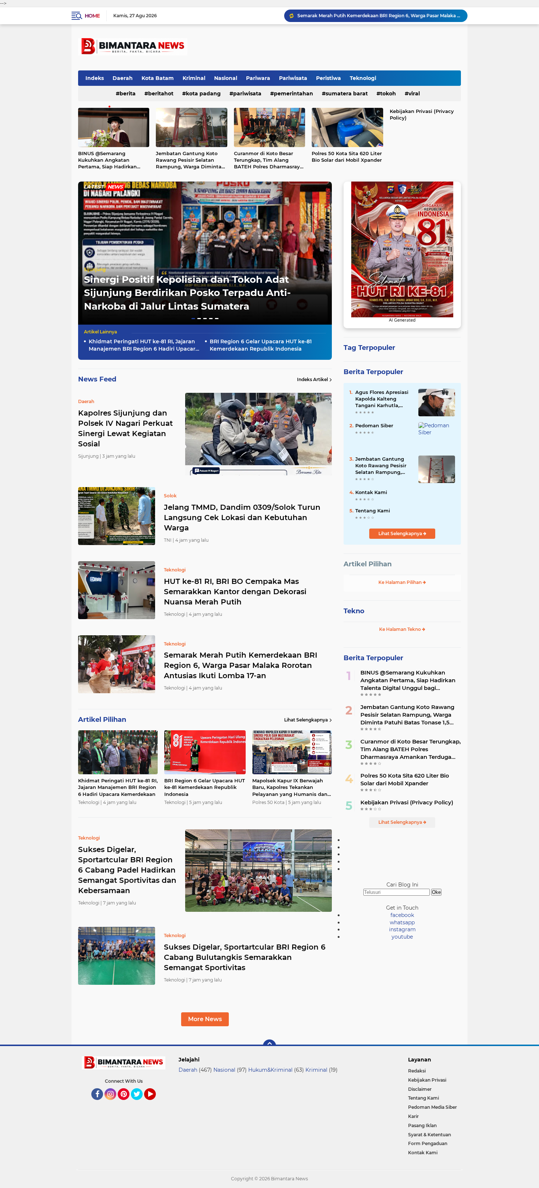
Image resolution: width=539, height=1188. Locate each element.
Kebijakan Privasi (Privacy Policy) (422, 114)
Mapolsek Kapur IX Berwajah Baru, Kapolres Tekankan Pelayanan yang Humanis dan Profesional (289, 787)
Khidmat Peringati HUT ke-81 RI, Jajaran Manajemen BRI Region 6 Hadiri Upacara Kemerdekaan (144, 345)
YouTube (155, 1103)
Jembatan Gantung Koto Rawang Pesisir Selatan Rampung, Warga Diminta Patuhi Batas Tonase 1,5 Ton (190, 160)
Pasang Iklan (422, 1125)
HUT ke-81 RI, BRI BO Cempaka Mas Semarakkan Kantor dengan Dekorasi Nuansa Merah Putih (235, 591)
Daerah (123, 78)
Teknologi (363, 78)
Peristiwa (328, 78)
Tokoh (388, 93)
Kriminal (194, 78)
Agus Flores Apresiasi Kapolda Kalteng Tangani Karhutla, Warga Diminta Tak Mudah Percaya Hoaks (383, 399)
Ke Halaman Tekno (400, 629)
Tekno (354, 611)
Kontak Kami (371, 492)
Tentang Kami (372, 510)
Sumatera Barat (347, 93)
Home (92, 15)
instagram (402, 929)
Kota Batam (158, 78)
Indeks (94, 78)
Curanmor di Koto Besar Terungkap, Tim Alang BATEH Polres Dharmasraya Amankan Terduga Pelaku (268, 160)
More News (205, 1019)
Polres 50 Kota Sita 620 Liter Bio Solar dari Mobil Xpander (347, 156)
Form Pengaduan (427, 1143)
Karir (413, 1116)
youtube (402, 936)
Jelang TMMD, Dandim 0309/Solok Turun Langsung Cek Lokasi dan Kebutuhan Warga (242, 517)
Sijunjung (95, 269)
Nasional (225, 78)
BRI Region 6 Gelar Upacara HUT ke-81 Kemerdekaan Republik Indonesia (261, 345)
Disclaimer (420, 1089)
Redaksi (417, 1071)
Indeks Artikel (312, 379)
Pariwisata (293, 78)
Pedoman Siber (374, 425)
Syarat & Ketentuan (429, 1134)
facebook (402, 915)
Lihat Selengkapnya (306, 720)
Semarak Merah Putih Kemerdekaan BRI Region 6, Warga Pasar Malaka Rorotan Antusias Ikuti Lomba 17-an (379, 15)
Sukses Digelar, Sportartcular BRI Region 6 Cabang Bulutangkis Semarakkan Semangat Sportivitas (245, 957)
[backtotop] (269, 1046)
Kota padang (203, 93)
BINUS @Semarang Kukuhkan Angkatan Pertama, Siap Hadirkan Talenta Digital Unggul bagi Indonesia (112, 160)
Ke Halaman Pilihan (400, 582)
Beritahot (160, 93)
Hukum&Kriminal (270, 1070)
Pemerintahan (293, 93)
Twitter (140, 1103)
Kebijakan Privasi (427, 1080)
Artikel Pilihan (368, 564)
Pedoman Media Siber (432, 1107)
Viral (414, 93)
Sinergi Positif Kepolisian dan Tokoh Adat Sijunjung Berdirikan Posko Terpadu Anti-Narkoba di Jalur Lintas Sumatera (187, 293)
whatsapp (402, 922)
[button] (193, 318)
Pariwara (258, 78)
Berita (128, 93)
